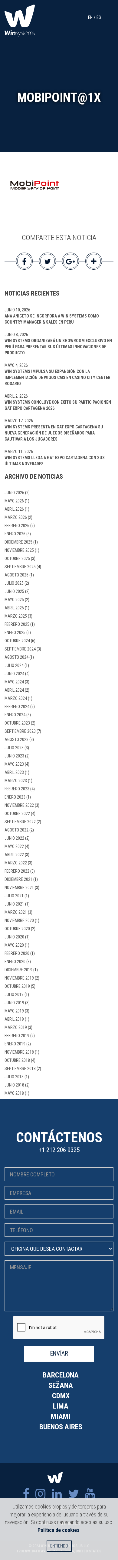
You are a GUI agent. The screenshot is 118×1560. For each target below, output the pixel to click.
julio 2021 (14, 895)
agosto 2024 (16, 657)
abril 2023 (14, 772)
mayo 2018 (14, 1093)
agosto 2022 (16, 830)
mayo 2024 (14, 681)
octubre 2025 (17, 558)
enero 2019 (15, 1043)
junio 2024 (14, 673)
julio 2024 (14, 665)
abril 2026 (14, 509)
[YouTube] (90, 1494)
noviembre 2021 (19, 887)
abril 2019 (14, 1019)
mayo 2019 (14, 1011)
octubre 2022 (17, 813)
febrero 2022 (17, 871)
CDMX (61, 1396)
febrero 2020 (17, 953)
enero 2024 (15, 714)
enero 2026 (15, 533)
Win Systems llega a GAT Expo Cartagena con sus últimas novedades (55, 460)
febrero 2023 (17, 788)
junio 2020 (14, 936)
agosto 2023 (16, 739)
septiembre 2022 (20, 821)
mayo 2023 (14, 764)
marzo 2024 (16, 698)
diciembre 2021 (18, 879)
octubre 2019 (17, 986)
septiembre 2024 (20, 649)
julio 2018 (14, 1076)
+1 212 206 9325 (59, 1150)
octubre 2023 (17, 723)
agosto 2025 (16, 575)
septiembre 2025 (20, 566)
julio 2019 (14, 994)
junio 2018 (14, 1085)
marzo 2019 (16, 1027)
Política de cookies (59, 1530)
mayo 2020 (14, 945)
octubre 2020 (17, 928)
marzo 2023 (16, 780)
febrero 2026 (17, 525)
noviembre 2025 (19, 550)
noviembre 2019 (19, 978)
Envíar (59, 1353)
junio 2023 (14, 755)
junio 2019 (14, 1002)
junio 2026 (14, 492)
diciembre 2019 (18, 969)
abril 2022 (14, 854)
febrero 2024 (17, 706)
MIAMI (60, 1416)
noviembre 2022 (19, 805)
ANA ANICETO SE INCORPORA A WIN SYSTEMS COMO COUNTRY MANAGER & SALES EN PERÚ (52, 319)
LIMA (60, 1406)
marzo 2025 (16, 616)
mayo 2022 (14, 846)
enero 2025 (15, 632)
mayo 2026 (14, 500)
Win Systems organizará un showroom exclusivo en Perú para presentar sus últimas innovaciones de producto (58, 346)
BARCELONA (61, 1375)
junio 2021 (14, 904)
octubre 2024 (17, 640)
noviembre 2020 (19, 920)
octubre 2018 (17, 1060)
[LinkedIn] (57, 1494)
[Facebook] (26, 1494)
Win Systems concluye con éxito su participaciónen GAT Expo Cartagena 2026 (58, 405)
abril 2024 (14, 690)
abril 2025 (14, 607)
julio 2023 (14, 747)
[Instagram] (40, 1494)
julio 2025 (14, 583)
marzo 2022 (16, 862)
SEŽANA (60, 1385)
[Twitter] (73, 1494)
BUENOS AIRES (60, 1427)
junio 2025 (14, 591)
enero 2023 (15, 797)
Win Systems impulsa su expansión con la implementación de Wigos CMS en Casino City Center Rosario (57, 377)
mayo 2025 (14, 599)
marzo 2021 (16, 912)
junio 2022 (14, 838)
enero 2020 (15, 961)
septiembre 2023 (20, 731)
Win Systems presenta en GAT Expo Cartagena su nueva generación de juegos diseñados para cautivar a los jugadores (54, 432)
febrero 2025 (17, 624)
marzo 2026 (16, 517)
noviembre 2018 (19, 1052)
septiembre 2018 (20, 1068)
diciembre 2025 (18, 542)
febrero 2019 (17, 1035)
